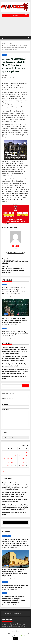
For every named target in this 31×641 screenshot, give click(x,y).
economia (5, 581)
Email (7, 399)
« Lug (3, 472)
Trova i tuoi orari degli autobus (11, 613)
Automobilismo (6, 535)
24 (4, 466)
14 (19, 459)
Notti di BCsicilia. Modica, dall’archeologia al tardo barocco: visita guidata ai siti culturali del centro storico (15, 334)
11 (8, 459)
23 (26, 462)
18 (8, 462)
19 (12, 462)
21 (19, 462)
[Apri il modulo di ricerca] (28, 37)
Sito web (5, 404)
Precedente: (15, 261)
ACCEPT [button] (15, 638)
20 (15, 462)
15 (23, 459)
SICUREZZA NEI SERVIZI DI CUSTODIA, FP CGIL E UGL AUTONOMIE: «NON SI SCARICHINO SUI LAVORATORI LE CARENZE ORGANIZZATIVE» (14, 359)
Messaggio (5, 409)
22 (23, 462)
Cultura (5, 55)
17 (4, 462)
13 (15, 459)
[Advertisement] (15, 26)
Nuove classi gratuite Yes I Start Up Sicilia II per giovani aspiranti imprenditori (14, 365)
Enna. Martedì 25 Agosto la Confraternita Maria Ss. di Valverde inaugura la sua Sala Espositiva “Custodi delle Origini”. (14, 320)
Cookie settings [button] (23, 636)
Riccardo (6, 75)
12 (12, 459)
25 (8, 466)
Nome (8, 393)
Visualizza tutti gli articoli (15, 252)
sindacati (6, 565)
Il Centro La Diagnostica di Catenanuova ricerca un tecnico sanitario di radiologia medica (14, 626)
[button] (2, 37)
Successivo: (13, 269)
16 (26, 459)
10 (4, 459)
